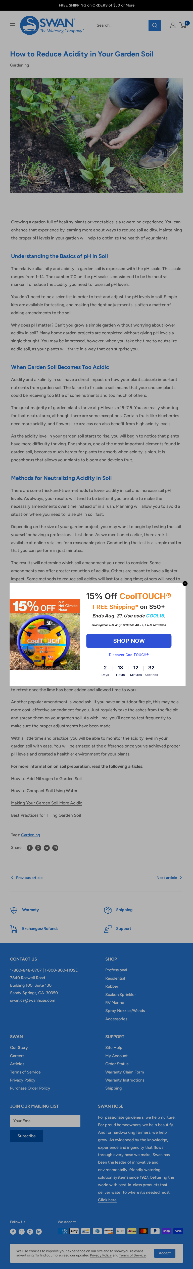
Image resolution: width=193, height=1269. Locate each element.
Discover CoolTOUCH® (129, 655)
